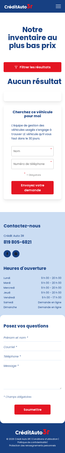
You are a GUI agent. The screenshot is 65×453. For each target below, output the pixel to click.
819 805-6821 (18, 242)
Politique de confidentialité (32, 442)
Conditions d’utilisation (45, 439)
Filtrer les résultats (35, 67)
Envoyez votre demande (32, 187)
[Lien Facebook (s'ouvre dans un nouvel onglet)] (7, 253)
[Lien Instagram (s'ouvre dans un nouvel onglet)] (16, 253)
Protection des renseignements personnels (32, 445)
